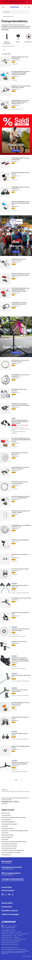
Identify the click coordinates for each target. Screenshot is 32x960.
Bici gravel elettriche (7, 837)
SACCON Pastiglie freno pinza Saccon (20, 734)
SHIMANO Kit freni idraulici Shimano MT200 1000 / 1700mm (21, 86)
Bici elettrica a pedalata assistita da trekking (13, 817)
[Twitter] (6, 894)
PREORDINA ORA (16, 352)
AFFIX (3, 797)
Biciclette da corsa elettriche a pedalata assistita (14, 830)
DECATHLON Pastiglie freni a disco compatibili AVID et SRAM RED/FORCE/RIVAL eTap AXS (21, 290)
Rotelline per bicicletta (7, 835)
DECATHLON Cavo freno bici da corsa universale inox (20, 482)
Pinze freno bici (5, 813)
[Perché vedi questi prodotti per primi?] (2, 54)
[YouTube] (9, 894)
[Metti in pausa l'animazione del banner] (27, 2)
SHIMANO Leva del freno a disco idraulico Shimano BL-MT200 (20, 763)
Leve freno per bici (6, 819)
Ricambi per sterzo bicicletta (9, 846)
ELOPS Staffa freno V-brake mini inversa (20, 717)
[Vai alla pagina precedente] (10, 780)
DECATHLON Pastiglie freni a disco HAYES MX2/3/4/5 (21, 703)
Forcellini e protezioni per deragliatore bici (12, 850)
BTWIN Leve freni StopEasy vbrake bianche (21, 747)
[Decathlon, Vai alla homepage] (14, 7)
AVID (6, 797)
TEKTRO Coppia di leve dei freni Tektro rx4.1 (20, 586)
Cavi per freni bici (6, 815)
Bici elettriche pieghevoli (8, 821)
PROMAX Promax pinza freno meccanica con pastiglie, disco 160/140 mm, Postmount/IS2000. (20, 659)
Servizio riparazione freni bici (9, 843)
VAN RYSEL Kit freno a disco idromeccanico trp (19, 259)
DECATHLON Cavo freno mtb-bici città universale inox (20, 361)
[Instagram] (12, 894)
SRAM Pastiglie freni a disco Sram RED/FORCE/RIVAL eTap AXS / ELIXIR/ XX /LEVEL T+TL (21, 102)
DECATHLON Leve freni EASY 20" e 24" (21, 555)
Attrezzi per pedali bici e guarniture (10, 852)
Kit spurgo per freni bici (7, 828)
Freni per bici (4, 839)
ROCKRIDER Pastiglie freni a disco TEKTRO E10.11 (21, 187)
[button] (30, 429)
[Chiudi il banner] (29, 2)
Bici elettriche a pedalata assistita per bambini (13, 841)
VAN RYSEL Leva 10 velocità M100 (20, 540)
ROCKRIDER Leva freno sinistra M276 (21, 598)
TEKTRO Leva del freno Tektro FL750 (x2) (21, 676)
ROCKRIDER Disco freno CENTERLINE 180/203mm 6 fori (21, 526)
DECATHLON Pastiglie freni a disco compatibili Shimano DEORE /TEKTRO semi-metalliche (21, 73)
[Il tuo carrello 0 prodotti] (29, 7)
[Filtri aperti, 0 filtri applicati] (3, 50)
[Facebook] (2, 894)
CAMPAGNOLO (25, 797)
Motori (18, 42)
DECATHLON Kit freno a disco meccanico (19, 390)
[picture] (5, 61)
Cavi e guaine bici (6, 854)
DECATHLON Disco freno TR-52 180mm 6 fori (20, 453)
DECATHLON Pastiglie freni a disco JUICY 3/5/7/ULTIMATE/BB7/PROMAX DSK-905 (21, 440)
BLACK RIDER (12, 797)
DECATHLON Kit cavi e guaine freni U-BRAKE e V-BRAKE (21, 511)
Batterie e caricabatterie (7, 42)
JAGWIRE (9, 799)
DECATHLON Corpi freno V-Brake (20, 569)
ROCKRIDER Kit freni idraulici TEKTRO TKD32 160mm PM (19, 303)
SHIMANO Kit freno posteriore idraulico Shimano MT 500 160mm (20, 404)
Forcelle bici (4, 826)
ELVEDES (3, 799)
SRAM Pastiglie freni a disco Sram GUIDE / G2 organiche (21, 468)
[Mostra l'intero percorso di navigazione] (2, 16)
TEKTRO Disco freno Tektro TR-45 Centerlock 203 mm (21, 629)
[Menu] (3, 7)
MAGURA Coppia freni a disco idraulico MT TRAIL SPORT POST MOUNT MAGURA (20, 421)
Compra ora (16, 251)
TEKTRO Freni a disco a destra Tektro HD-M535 (20, 690)
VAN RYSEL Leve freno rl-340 (19, 641)
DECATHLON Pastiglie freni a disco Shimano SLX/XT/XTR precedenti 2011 (21, 203)
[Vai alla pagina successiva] (21, 780)
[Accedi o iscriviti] (25, 7)
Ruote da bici (4, 832)
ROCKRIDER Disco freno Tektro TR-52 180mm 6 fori (21, 375)
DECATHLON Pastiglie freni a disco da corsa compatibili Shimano (21, 497)
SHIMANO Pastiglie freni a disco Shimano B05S (20, 57)
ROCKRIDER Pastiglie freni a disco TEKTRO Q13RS (21, 158)
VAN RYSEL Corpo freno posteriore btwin (21, 613)
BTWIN (18, 797)
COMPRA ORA (16, 150)
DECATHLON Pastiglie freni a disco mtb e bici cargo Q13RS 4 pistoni (21, 274)
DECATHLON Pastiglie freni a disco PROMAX (21, 173)
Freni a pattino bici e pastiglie (9, 824)
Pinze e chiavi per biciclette (8, 848)
